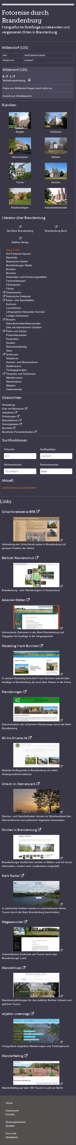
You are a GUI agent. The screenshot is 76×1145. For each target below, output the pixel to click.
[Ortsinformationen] (12, 76)
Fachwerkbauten (16, 280)
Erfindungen (9, 416)
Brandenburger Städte (19, 265)
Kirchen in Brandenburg (19, 830)
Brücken (11, 269)
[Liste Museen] (3, 319)
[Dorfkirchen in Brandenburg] (38, 858)
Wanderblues (11, 968)
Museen (10, 319)
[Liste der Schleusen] (3, 354)
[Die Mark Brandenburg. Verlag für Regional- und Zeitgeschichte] (20, 227)
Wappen (11, 385)
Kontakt (10, 1114)
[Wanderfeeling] (38, 1083)
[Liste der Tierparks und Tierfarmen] (3, 373)
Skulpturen (12, 358)
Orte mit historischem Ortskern (24, 327)
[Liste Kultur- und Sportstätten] (3, 300)
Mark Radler (11, 876)
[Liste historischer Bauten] (3, 296)
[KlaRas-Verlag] (20, 238)
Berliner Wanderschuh (18, 558)
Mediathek (12, 1137)
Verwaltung (8, 404)
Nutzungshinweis (15, 1121)
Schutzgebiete (10, 424)
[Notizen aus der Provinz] (38, 904)
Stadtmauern (13, 366)
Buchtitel (7, 428)
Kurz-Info (11, 1133)
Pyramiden (12, 338)
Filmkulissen (13, 284)
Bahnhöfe (11, 257)
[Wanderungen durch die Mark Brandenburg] (38, 720)
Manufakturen (10, 420)
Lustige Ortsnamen (17, 315)
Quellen (10, 342)
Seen (9, 350)
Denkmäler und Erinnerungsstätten (26, 276)
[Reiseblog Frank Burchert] (38, 674)
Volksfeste (8, 412)
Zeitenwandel (14, 389)
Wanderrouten (14, 377)
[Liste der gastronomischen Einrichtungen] (3, 292)
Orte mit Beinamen (13, 408)
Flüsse (10, 288)
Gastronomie (13, 292)
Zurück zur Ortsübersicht (17, 95)
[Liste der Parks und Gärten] (3, 331)
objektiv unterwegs (16, 1014)
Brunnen (11, 273)
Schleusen (12, 354)
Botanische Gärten (17, 261)
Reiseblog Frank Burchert (20, 646)
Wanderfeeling (12, 1056)
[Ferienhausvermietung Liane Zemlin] (38, 812)
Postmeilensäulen (16, 335)
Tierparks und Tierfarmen (21, 373)
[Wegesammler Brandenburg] (38, 950)
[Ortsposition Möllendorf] (5, 76)
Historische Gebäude (18, 296)
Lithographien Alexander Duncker (25, 311)
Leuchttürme (13, 307)
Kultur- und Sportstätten (20, 300)
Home (9, 1102)
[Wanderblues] (38, 996)
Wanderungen (12, 692)
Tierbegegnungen (16, 369)
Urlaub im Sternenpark (18, 784)
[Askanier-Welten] (38, 628)
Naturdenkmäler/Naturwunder (23, 323)
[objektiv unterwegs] (38, 1042)
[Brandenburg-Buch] (56, 227)
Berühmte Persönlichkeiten (17, 431)
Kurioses (11, 304)
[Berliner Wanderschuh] (38, 586)
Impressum (12, 1110)
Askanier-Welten (13, 600)
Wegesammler (12, 922)
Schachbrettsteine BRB (18, 512)
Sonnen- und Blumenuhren (22, 362)
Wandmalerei (13, 381)
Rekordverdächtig (16, 346)
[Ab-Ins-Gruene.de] (38, 766)
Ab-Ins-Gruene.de (14, 738)
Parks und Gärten (16, 331)
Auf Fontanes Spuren (18, 253)
